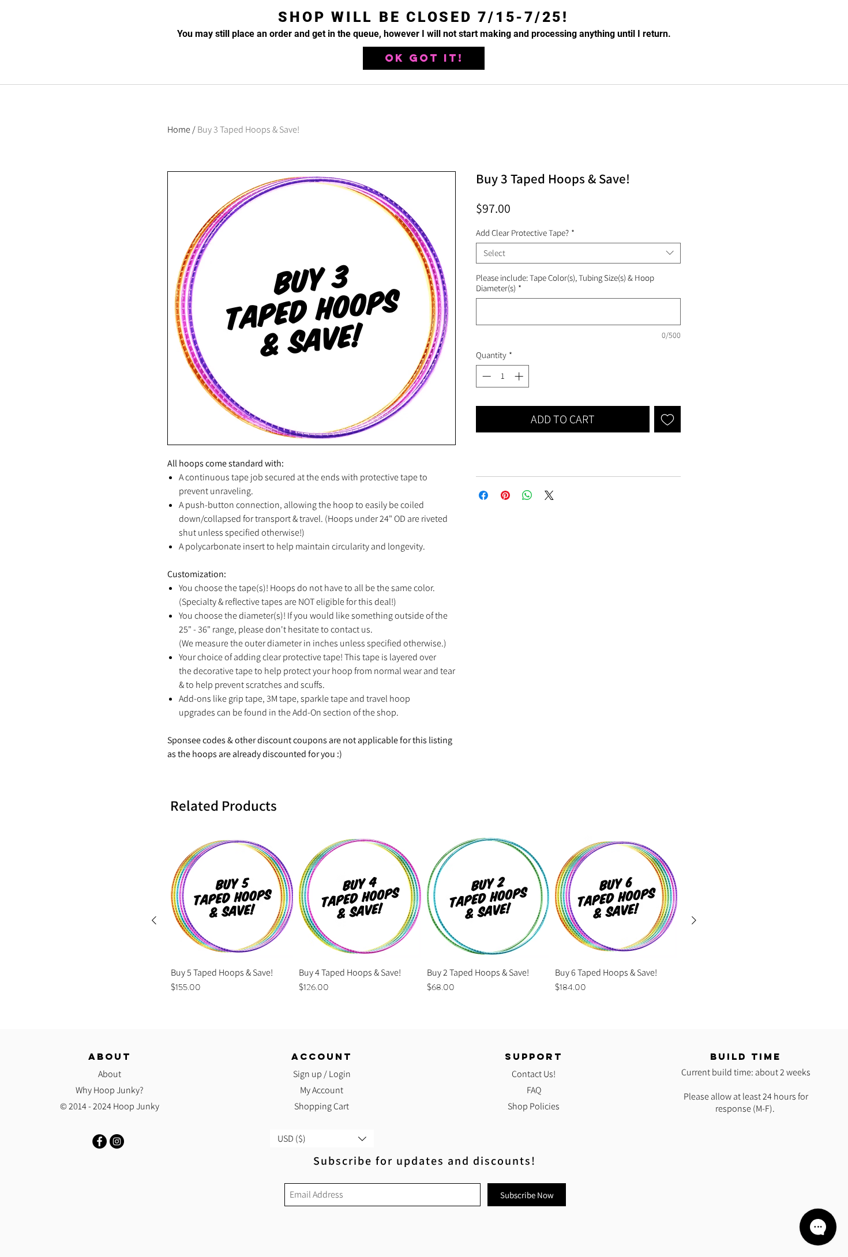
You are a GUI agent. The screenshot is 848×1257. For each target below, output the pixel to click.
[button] (424, 58)
